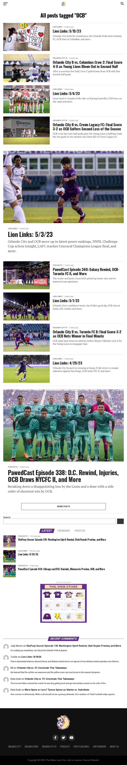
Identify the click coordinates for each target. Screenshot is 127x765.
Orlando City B (49, 746)
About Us (114, 746)
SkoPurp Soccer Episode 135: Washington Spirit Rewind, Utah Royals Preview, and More (73, 646)
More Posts (63, 506)
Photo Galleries (81, 746)
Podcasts (65, 746)
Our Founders (99, 746)
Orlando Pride (31, 746)
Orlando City (14, 746)
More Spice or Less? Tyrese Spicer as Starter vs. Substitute (57, 689)
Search (6, 517)
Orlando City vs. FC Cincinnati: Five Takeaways (42, 668)
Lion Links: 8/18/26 (31, 657)
